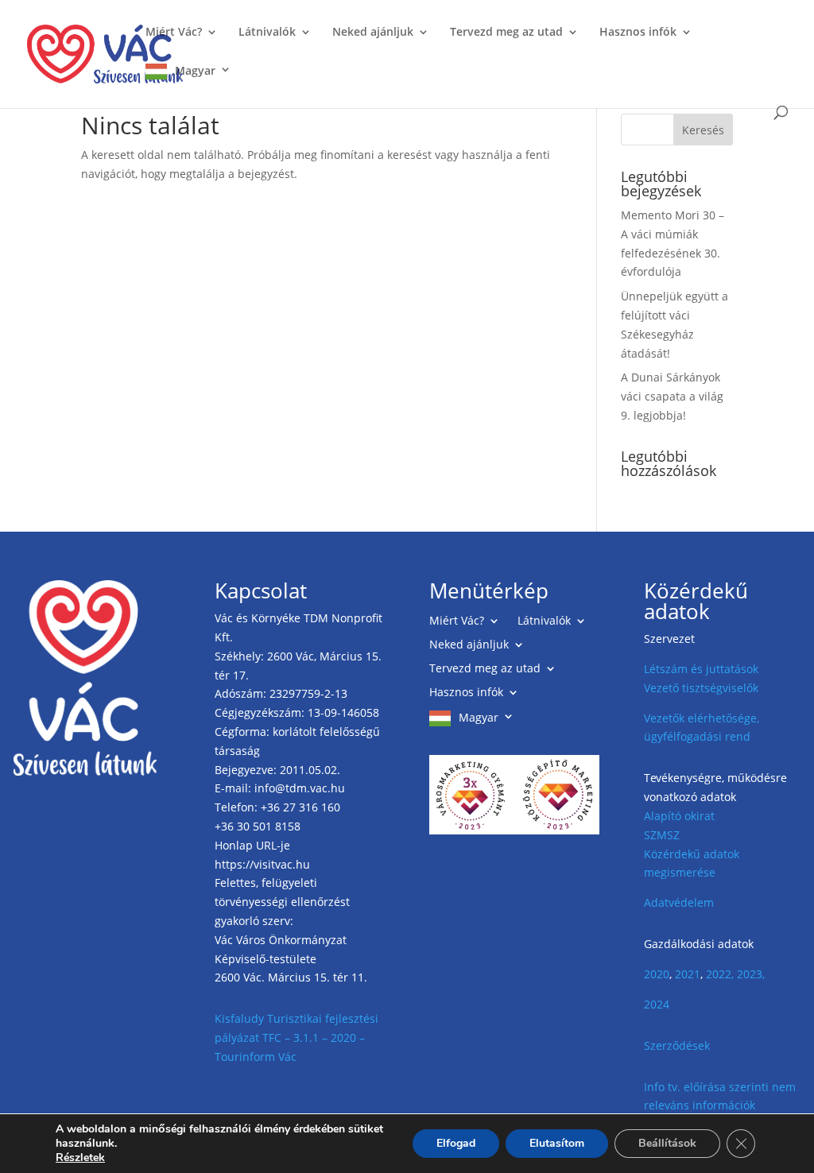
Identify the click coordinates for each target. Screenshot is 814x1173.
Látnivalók (267, 32)
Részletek (80, 1158)
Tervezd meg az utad (506, 32)
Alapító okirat (679, 815)
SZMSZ (662, 834)
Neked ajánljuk (372, 32)
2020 (656, 973)
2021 (687, 973)
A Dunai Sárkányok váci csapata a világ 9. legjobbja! (672, 396)
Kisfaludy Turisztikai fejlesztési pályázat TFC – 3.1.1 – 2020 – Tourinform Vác (296, 1037)
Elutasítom (556, 1143)
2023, (751, 973)
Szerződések (677, 1045)
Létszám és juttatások (701, 668)
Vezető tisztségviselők (701, 687)
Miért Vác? (173, 32)
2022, (720, 973)
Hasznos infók (637, 32)
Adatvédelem (679, 902)
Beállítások (667, 1143)
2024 (656, 1004)
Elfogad (455, 1143)
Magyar (195, 71)
